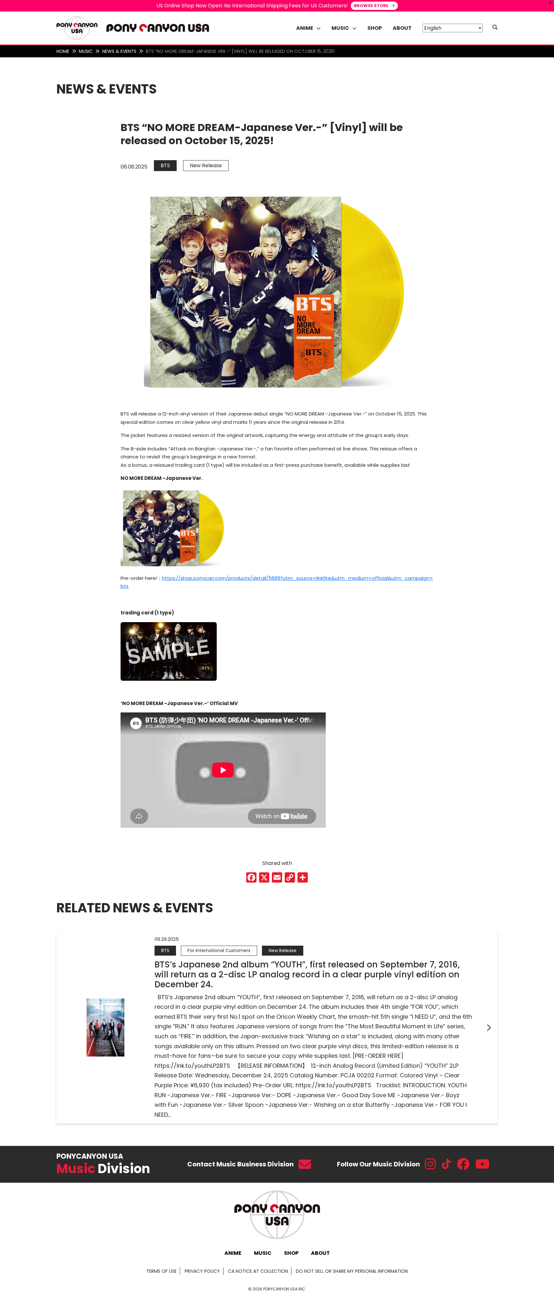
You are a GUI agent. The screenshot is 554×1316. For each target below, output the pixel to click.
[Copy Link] (289, 878)
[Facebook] (251, 878)
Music (86, 51)
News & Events (119, 51)
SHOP (291, 1253)
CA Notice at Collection (258, 1271)
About (402, 28)
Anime (232, 1253)
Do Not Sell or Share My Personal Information (352, 1271)
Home (62, 51)
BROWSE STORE (371, 6)
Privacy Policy (202, 1271)
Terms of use (161, 1271)
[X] (264, 878)
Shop (374, 28)
